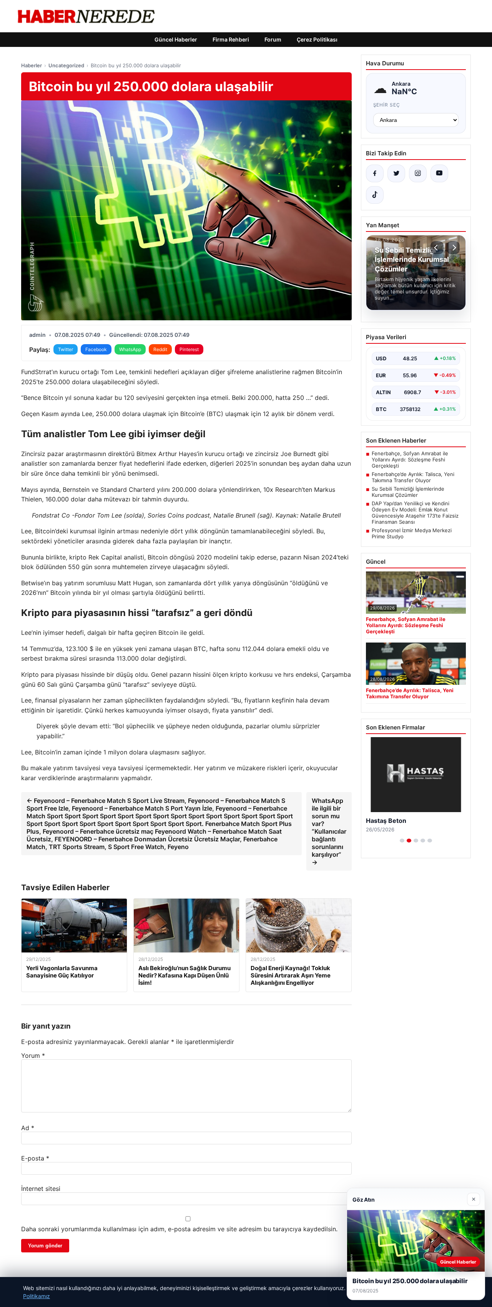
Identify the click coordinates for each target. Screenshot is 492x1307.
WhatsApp (130, 349)
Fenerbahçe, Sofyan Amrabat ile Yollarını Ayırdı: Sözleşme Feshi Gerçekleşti (410, 459)
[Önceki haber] (437, 247)
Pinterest (189, 349)
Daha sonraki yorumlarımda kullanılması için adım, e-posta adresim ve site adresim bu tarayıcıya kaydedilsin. (179, 1229)
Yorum (33, 1055)
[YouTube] (439, 173)
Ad (27, 1128)
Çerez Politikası (317, 39)
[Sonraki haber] (453, 247)
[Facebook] (375, 173)
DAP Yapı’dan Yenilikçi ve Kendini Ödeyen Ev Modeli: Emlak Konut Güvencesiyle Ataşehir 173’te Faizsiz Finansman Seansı (415, 512)
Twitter (65, 349)
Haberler (31, 65)
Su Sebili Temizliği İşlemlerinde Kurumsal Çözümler (408, 492)
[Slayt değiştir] (402, 840)
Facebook (96, 349)
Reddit (160, 349)
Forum (272, 39)
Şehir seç (387, 105)
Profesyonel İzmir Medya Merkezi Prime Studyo (412, 533)
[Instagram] (418, 173)
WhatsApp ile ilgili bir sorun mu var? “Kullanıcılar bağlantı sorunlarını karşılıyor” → (329, 831)
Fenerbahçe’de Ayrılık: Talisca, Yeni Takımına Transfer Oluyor (413, 477)
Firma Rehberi (231, 39)
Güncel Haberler (176, 39)
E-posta (35, 1158)
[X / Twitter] (396, 173)
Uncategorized (66, 65)
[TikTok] (375, 195)
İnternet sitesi (40, 1188)
